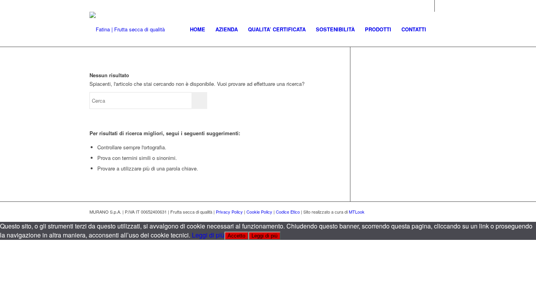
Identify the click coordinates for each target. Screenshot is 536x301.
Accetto (236, 236)
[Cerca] (439, 29)
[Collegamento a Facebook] (441, 6)
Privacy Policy (229, 212)
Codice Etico (288, 212)
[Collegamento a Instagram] (428, 6)
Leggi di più (208, 234)
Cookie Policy (259, 212)
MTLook (357, 212)
